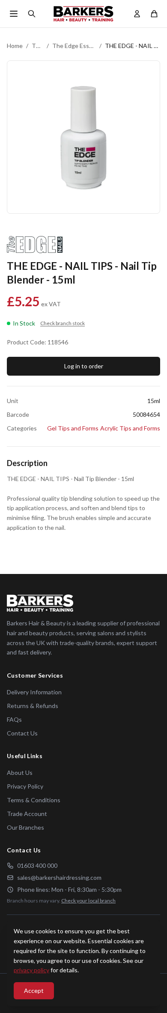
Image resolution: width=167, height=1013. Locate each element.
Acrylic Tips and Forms (130, 428)
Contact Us (22, 733)
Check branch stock (62, 323)
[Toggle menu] (14, 14)
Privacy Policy (25, 786)
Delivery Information (34, 692)
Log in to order (83, 366)
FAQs (14, 719)
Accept (34, 990)
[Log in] (137, 14)
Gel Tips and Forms (72, 428)
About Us (20, 772)
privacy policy (31, 970)
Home (15, 45)
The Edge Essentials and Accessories (74, 45)
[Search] (32, 14)
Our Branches (25, 827)
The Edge (37, 45)
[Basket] (154, 14)
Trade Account (27, 813)
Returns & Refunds (32, 705)
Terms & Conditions (33, 800)
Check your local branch (88, 900)
